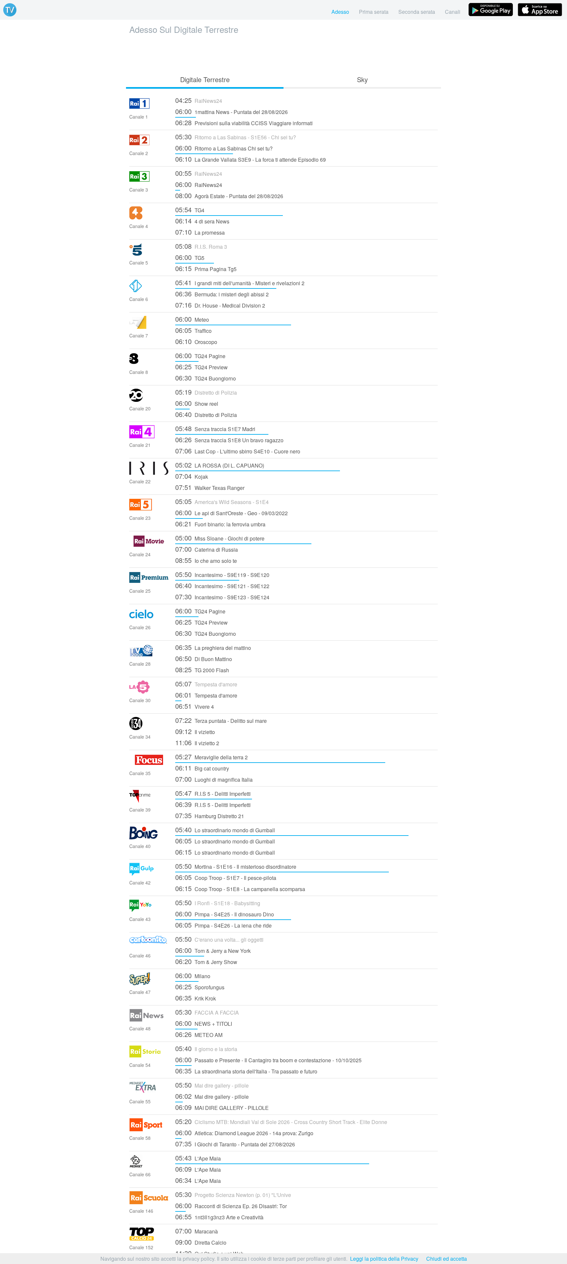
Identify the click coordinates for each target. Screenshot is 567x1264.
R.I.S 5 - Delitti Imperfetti (213, 793)
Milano (192, 975)
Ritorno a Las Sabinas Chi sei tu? (224, 147)
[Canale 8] (149, 363)
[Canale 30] (149, 691)
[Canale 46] (149, 947)
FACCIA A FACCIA (207, 1012)
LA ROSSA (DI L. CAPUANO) (219, 465)
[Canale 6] (149, 290)
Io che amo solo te (206, 560)
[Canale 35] (149, 764)
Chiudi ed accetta (446, 1258)
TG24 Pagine (200, 355)
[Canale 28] (149, 655)
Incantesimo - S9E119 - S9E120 (222, 574)
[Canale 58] (149, 1129)
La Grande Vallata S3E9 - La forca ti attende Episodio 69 (250, 159)
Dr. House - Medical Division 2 (220, 305)
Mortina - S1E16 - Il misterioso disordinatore (235, 866)
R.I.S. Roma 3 (201, 246)
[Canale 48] (149, 1019)
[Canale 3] (149, 181)
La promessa (200, 232)
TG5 (189, 257)
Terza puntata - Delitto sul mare (221, 720)
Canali (452, 11)
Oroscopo (196, 341)
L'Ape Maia (198, 1157)
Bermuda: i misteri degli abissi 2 (222, 293)
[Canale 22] (149, 472)
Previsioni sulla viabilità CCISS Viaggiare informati (244, 122)
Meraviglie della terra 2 (211, 756)
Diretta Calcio (200, 1242)
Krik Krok (195, 997)
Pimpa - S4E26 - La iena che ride (223, 925)
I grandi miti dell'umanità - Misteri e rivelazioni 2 (239, 282)
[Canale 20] (149, 399)
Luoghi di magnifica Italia (214, 779)
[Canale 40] (149, 837)
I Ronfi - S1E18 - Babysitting (217, 902)
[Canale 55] (149, 1092)
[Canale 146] (149, 1202)
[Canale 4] (149, 217)
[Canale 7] (149, 327)
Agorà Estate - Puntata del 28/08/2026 (229, 195)
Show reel (196, 403)
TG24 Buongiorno (205, 377)
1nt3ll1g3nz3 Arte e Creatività (219, 1216)
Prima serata (373, 11)
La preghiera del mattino (213, 647)
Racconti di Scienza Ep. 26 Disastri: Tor (231, 1205)
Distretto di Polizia (206, 392)
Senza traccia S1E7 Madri (215, 428)
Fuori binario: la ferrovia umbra (220, 523)
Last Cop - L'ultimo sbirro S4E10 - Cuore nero (237, 450)
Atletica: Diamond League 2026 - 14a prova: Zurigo (244, 1132)
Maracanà (196, 1230)
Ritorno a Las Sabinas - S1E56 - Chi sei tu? (235, 136)
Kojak (191, 476)
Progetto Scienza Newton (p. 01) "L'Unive (233, 1194)
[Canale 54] (149, 1056)
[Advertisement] (283, 53)
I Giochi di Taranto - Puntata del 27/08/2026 (235, 1143)
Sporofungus (199, 986)
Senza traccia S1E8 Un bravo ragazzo (229, 439)
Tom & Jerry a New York (213, 950)
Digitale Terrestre (205, 79)
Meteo (192, 319)
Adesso (340, 11)
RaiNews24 (198, 100)
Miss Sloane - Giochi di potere (219, 537)
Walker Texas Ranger (209, 487)
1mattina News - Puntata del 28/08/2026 (231, 111)
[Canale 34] (149, 728)
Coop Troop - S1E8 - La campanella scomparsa (240, 888)
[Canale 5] (149, 254)
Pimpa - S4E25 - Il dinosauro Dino (224, 913)
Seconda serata (416, 11)
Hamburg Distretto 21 (209, 815)
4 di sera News (202, 220)
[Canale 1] (149, 108)
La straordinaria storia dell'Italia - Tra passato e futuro (246, 1070)
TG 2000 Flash (202, 669)
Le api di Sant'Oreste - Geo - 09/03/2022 (231, 512)
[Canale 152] (149, 1238)
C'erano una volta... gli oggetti (219, 939)
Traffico (193, 330)
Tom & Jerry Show (206, 961)
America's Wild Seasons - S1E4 (222, 501)
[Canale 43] (149, 910)
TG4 (189, 209)
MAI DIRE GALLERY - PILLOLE (222, 1107)
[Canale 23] (149, 509)
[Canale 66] (149, 1165)
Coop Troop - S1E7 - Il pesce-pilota (225, 877)
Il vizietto (195, 731)
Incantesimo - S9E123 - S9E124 (222, 596)
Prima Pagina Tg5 (206, 268)
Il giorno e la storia (206, 1048)
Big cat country (202, 767)
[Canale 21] (149, 436)
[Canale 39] (149, 801)
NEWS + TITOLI (203, 1023)
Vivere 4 (194, 706)
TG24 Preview (201, 366)
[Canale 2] (149, 144)
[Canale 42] (149, 874)
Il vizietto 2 (197, 742)
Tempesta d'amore (206, 683)
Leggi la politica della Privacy (384, 1258)
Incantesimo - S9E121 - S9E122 (222, 585)
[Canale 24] (149, 545)
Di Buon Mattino (203, 658)
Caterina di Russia (206, 549)
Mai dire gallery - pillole (212, 1085)
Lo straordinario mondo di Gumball (225, 829)
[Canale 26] (149, 618)
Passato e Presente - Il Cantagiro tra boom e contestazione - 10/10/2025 (268, 1059)
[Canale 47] (149, 983)
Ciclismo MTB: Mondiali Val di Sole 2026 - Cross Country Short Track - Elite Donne (281, 1121)
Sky (362, 79)
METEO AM (198, 1034)
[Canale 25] (149, 582)
